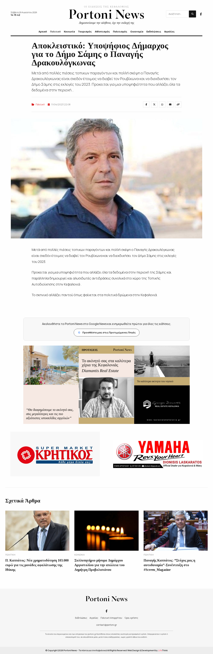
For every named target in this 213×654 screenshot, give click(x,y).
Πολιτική (40, 104)
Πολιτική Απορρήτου (111, 617)
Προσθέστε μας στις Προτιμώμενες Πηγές (107, 332)
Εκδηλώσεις (81, 617)
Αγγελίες (94, 617)
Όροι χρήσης (131, 617)
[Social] (200, 14)
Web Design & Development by (148, 650)
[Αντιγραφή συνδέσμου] (178, 104)
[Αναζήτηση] (192, 13)
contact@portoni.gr (106, 624)
